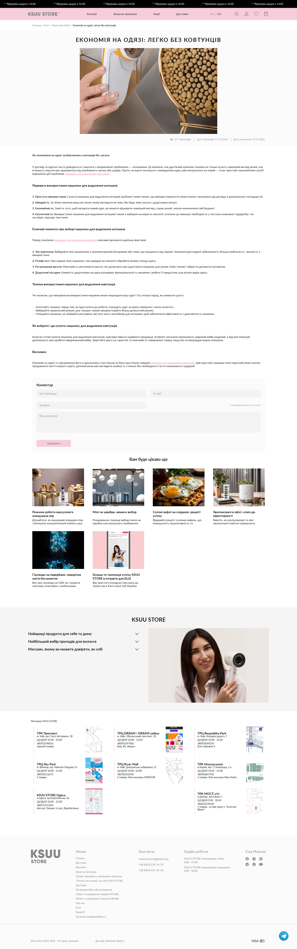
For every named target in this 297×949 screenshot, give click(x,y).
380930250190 (125, 774)
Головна (36, 25)
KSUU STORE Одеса (51, 795)
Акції (156, 13)
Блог (46, 25)
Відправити (53, 443)
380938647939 (205, 774)
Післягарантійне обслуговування (94, 889)
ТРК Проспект (47, 733)
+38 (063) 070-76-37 (151, 864)
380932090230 (205, 743)
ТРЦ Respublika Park (211, 733)
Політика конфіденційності (91, 916)
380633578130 (205, 804)
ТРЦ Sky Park (46, 764)
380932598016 (45, 743)
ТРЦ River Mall (127, 764)
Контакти (81, 867)
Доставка (182, 13)
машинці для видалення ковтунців (172, 362)
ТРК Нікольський (210, 764)
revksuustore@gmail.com (154, 858)
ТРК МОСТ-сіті (208, 794)
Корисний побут (61, 25)
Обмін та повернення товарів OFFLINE (97, 894)
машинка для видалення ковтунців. (87, 173)
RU (212, 13)
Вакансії (80, 912)
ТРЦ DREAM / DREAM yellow (138, 733)
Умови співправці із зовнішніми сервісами (99, 876)
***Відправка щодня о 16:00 (20, 4)
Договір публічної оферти (109, 941)
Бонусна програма (125, 13)
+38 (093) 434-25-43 (151, 870)
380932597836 (125, 743)
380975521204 (45, 805)
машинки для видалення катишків (75, 240)
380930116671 (45, 774)
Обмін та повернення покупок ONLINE (97, 898)
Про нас (80, 903)
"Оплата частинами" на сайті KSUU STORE (99, 880)
